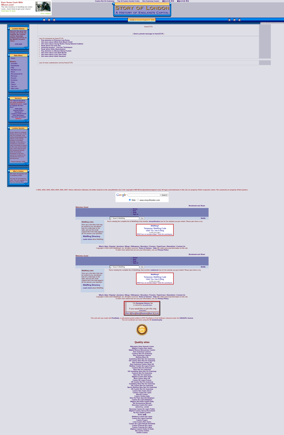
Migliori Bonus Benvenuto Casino (142, 350)
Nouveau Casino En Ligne (142, 405)
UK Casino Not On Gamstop (142, 382)
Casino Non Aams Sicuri (142, 391)
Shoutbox (144, 246)
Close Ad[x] (45, 13)
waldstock (154, 270)
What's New (103, 246)
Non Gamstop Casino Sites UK (142, 364)
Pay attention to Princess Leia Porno (55, 40)
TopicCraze (161, 246)
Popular (112, 246)
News (13, 72)
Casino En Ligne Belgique (142, 400)
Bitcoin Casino (142, 394)
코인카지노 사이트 (142, 407)
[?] (50, 13)
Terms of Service (145, 248)
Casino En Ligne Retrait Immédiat (142, 424)
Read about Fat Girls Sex (51, 45)
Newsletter (171, 246)
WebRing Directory (91, 236)
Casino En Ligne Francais (142, 418)
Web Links (15, 88)
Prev (133, 313)
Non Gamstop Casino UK (142, 362)
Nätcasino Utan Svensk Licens (142, 346)
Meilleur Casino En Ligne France (142, 366)
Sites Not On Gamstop (142, 369)
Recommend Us (16, 74)
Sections (14, 80)
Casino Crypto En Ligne (142, 392)
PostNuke (115, 318)
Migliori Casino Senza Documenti (142, 411)
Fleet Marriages (18, 115)
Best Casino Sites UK (142, 378)
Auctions (120, 246)
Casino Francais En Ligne (142, 425)
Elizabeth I (18, 112)
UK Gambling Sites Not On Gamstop (142, 371)
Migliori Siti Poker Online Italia (142, 401)
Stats (13, 82)
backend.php (157, 320)
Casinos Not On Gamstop (142, 353)
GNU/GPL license (186, 318)
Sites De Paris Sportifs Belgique (142, 398)
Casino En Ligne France (142, 380)
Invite (203, 218)
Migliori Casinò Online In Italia (142, 429)
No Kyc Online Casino (142, 412)
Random (144, 313)
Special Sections (19, 100)
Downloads (15, 65)
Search (13, 78)
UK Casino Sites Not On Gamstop (142, 361)
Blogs (127, 246)
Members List (16, 70)
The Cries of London (18, 117)
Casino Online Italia (142, 396)
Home (13, 58)
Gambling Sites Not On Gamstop (142, 359)
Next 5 (151, 313)
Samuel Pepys (18, 110)
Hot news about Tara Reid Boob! (54, 53)
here (22, 182)
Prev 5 (128, 313)
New (134, 211)
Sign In (135, 214)
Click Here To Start (8, 11)
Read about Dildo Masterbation (53, 49)
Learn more (87, 239)
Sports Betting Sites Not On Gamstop (142, 387)
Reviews (14, 76)
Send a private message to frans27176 (148, 34)
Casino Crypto (142, 420)
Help (134, 212)
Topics (13, 84)
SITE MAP (18, 44)
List (156, 313)
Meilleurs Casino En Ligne (142, 416)
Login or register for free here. (18, 105)
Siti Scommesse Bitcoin (142, 403)
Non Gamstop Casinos (142, 352)
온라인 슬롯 (142, 414)
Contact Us (180, 246)
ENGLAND (18, 109)
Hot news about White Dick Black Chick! (57, 42)
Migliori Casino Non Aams (142, 348)
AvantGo (14, 63)
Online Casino (142, 432)
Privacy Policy (163, 250)
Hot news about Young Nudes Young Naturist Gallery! (62, 44)
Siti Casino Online (142, 431)
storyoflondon (154, 221)
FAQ (12, 67)
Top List (14, 86)
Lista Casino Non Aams (142, 422)
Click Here (142, 310)
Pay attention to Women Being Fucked (56, 51)
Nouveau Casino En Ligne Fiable (142, 409)
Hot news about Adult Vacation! (53, 56)
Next (138, 313)
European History (143, 303)
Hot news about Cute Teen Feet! (53, 54)
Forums (152, 246)
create (132, 20)
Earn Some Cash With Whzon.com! (12, 3)
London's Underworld (18, 113)
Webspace (135, 246)
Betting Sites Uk (142, 357)
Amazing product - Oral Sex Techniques (56, 47)
